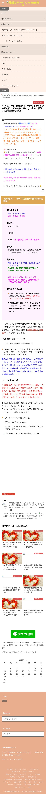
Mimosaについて (7, 52)
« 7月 (4, 682)
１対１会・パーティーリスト (13, 35)
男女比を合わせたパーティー (33, 779)
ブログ (4, 80)
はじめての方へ (7, 19)
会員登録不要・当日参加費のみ (13, 779)
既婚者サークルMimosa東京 (22, 791)
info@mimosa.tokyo (28, 394)
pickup (4, 700)
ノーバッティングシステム (12, 41)
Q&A (3, 63)
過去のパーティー (9, 494)
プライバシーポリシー (10, 86)
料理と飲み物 (32, 777)
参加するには (6, 24)
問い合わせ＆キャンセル (11, 58)
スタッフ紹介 (7, 69)
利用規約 (4, 47)
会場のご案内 (17, 782)
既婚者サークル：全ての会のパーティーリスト (20, 30)
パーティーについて (28, 771)
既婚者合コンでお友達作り (18, 777)
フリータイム (7, 782)
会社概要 (5, 74)
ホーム (4, 13)
